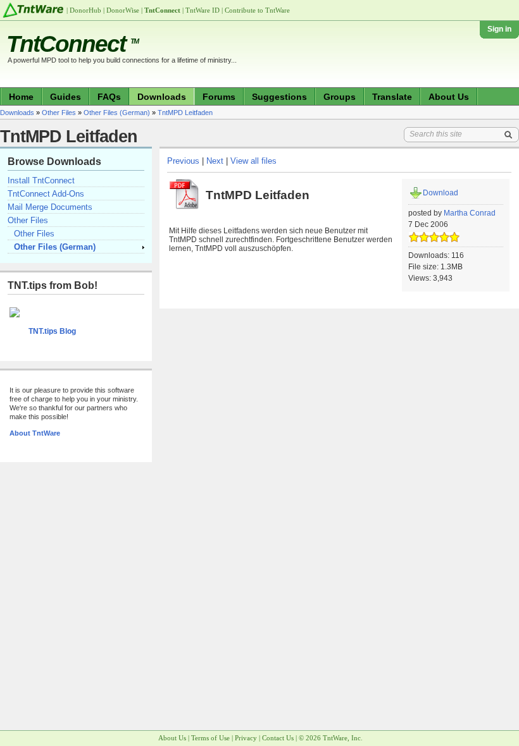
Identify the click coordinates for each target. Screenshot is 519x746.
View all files (253, 161)
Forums (219, 97)
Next (214, 161)
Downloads (161, 97)
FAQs (109, 97)
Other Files (59, 112)
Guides (65, 97)
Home (21, 97)
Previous (183, 161)
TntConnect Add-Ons (46, 194)
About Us (448, 97)
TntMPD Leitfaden (185, 112)
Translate (392, 97)
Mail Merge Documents (50, 207)
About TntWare (34, 433)
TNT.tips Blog (52, 331)
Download (440, 192)
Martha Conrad (470, 213)
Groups (339, 97)
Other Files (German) (117, 112)
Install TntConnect (41, 180)
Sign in (499, 29)
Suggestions (279, 97)
